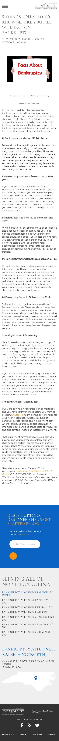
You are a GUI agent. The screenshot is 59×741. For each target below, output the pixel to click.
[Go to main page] (46, 6)
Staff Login (52, 734)
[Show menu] (5, 6)
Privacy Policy (8, 734)
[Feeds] (29, 725)
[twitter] (37, 725)
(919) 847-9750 (14, 666)
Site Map (23, 734)
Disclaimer (37, 734)
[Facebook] (21, 725)
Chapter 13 (17, 415)
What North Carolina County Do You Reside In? (25, 533)
